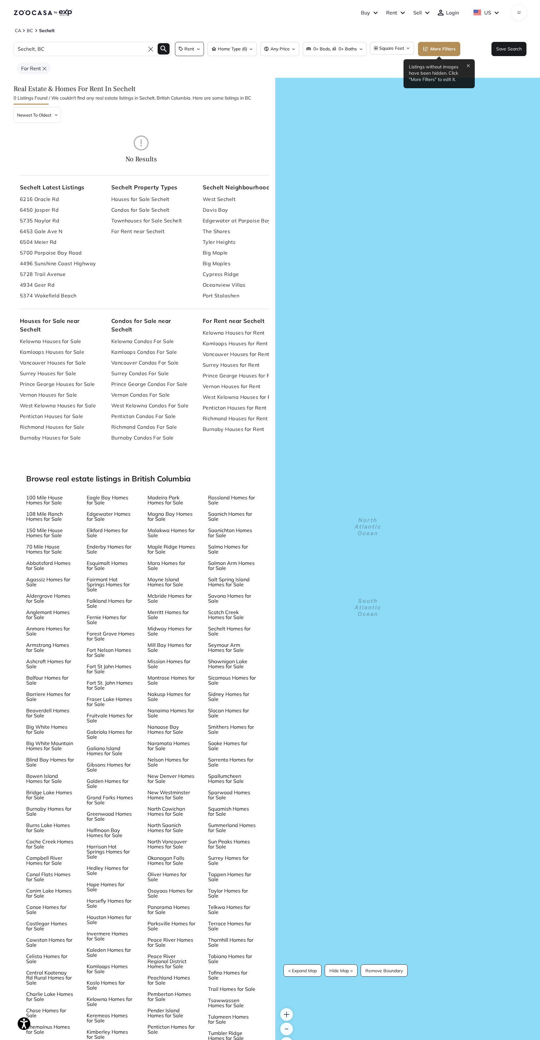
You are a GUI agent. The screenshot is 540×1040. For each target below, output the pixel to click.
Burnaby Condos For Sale (142, 437)
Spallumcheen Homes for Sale (226, 778)
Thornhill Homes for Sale (230, 942)
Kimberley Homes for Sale (107, 1034)
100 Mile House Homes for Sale (44, 500)
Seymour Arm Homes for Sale (226, 647)
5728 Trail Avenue (43, 274)
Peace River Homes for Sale (170, 942)
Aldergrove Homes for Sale (48, 598)
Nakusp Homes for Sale (169, 696)
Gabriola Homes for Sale (109, 734)
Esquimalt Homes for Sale (107, 565)
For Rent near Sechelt (138, 231)
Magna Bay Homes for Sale (170, 516)
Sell (417, 12)
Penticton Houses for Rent (235, 408)
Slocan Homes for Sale (228, 713)
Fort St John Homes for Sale (109, 669)
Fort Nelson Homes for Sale (109, 652)
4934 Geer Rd (37, 285)
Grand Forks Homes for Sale (110, 800)
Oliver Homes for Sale (167, 876)
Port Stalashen (221, 295)
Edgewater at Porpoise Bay (237, 220)
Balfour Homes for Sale (47, 680)
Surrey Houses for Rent (231, 365)
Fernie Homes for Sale (106, 619)
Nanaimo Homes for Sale (171, 713)
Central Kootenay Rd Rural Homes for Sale (49, 977)
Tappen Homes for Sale (229, 876)
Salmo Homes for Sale (228, 549)
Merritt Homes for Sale (168, 614)
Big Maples (216, 263)
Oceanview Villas (224, 285)
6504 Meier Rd (38, 242)
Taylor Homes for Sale (228, 893)
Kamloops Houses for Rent (235, 343)
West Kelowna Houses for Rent (241, 397)
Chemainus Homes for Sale (48, 1029)
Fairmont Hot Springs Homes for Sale (108, 584)
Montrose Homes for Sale (171, 680)
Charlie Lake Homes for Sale (49, 996)
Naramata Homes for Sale (169, 745)
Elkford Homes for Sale (107, 532)
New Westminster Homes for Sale (169, 795)
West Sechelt (219, 199)
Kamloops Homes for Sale (107, 968)
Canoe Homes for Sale (46, 909)
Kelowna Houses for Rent (234, 333)
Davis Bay (215, 210)
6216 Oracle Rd (39, 199)
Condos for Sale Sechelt (140, 210)
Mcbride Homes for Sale (170, 598)
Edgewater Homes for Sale (109, 516)
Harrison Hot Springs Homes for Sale (108, 851)
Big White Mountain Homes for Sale (49, 745)
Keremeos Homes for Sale (107, 1018)
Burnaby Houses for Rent (233, 429)
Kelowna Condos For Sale (142, 341)
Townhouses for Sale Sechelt (146, 220)
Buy (365, 12)
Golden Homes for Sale (108, 783)
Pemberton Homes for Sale (169, 996)
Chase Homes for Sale (46, 1013)
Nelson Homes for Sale (168, 762)
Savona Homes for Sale (229, 598)
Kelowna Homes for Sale (109, 1001)
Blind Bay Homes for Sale (50, 762)
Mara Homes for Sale (166, 565)
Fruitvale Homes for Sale (110, 718)
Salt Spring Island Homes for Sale (229, 582)
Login (452, 12)
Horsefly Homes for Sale (109, 903)
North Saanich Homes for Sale (165, 827)
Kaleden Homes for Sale (109, 952)
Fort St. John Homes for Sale (110, 685)
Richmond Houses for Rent (235, 418)
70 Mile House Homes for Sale (44, 549)
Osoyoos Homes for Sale (170, 893)
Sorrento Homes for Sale (230, 762)
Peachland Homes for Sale (169, 980)
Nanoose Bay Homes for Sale (165, 729)
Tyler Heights (219, 242)
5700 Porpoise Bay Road (51, 253)
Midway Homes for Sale (170, 631)
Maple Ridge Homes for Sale (171, 549)
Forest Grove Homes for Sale (111, 636)
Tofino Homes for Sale (227, 975)
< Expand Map (302, 971)
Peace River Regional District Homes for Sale (167, 961)
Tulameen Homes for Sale (228, 1019)
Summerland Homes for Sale (232, 827)
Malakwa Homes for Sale (171, 532)
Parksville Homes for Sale (171, 926)
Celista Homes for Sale (46, 958)
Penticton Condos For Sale (143, 416)
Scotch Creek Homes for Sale (226, 614)
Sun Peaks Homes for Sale (229, 844)
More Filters (443, 49)
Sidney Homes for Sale (228, 696)
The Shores (216, 231)
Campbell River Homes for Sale (44, 860)
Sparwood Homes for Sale (229, 795)
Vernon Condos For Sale (140, 395)
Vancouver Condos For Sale (145, 362)
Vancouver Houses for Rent (236, 354)
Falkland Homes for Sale (109, 603)
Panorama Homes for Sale (169, 909)
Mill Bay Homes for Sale (170, 647)
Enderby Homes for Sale (109, 549)
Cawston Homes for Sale (49, 942)
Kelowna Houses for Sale (50, 341)
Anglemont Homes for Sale (48, 614)
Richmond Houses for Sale (52, 427)
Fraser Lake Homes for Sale (109, 701)
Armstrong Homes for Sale (47, 647)
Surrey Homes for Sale (228, 860)
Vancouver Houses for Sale (53, 362)
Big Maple (215, 253)
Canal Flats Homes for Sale (48, 876)
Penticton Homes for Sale (171, 1029)
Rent (391, 12)
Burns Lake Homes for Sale (48, 827)
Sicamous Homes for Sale (232, 680)
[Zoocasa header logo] (43, 12)
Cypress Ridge (221, 274)
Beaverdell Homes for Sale (47, 713)
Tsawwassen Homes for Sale (226, 1002)
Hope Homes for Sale (106, 887)
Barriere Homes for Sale (48, 696)
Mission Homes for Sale (169, 663)
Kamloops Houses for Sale (52, 352)
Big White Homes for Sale (46, 729)
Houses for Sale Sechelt (140, 199)
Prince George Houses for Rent (240, 375)
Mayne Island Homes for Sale (165, 582)
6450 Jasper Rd (39, 210)
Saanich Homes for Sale (230, 516)
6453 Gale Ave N (41, 231)
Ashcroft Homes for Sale (48, 663)
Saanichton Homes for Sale (230, 532)
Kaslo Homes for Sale (106, 985)
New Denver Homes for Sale (171, 778)
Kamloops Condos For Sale (144, 352)
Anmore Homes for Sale (48, 631)
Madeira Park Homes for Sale (165, 500)
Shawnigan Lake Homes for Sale (227, 663)
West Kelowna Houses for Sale (58, 405)
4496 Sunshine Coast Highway (58, 263)
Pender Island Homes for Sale (165, 1013)
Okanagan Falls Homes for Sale (166, 860)
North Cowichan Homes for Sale (166, 811)
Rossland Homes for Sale (231, 500)
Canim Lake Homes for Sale (49, 893)
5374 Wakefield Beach (48, 295)
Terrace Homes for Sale (229, 926)
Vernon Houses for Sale (48, 395)
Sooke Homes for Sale (227, 745)
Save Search (509, 49)
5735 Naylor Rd (39, 220)
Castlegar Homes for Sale (46, 926)
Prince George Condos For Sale (149, 384)
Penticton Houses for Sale (51, 416)
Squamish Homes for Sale (228, 811)
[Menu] (519, 12)
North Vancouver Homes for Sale (167, 844)
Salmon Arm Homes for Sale (231, 565)
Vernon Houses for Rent (232, 386)
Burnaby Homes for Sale (49, 811)
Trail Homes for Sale (231, 989)
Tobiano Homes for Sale (230, 958)
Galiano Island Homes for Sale (104, 750)
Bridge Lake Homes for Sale (49, 795)
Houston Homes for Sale (109, 919)
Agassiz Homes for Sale (48, 582)
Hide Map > (341, 971)
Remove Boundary (384, 971)
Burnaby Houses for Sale (50, 437)
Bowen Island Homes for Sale (44, 778)
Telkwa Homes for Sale (229, 909)
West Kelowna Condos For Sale (150, 405)
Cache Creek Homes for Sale (49, 844)
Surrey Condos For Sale (140, 373)
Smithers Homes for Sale (231, 729)
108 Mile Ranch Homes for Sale (44, 516)
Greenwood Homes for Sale (109, 816)
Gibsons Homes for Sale (109, 767)
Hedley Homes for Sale (108, 870)
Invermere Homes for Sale (107, 936)
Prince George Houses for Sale (57, 384)
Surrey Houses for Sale (48, 373)
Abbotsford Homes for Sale (48, 565)
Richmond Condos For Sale (144, 427)
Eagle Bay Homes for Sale (107, 500)
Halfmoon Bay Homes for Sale (104, 832)
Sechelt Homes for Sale (229, 631)
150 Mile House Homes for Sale (44, 532)
